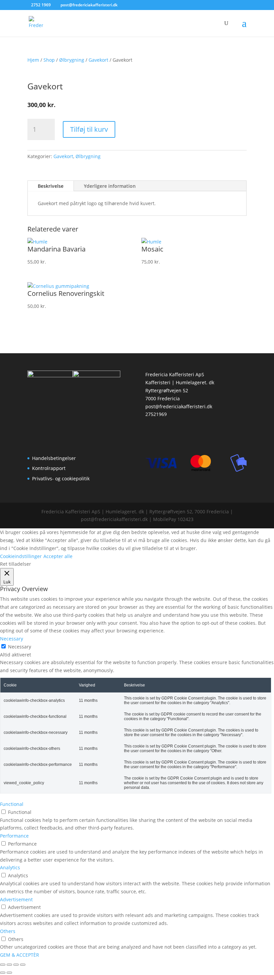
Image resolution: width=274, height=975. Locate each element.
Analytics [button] (10, 867)
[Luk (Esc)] (22, 965)
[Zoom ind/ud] (2, 965)
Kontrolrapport (48, 468)
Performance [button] (14, 836)
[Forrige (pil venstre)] (2, 973)
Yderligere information (110, 186)
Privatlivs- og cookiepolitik (61, 478)
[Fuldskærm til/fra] (9, 965)
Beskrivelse (50, 186)
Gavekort (98, 60)
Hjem (33, 60)
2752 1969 (41, 5)
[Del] (16, 965)
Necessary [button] (11, 638)
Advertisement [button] (16, 899)
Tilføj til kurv (89, 129)
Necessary (19, 646)
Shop (49, 60)
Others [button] (7, 931)
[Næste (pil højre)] (9, 973)
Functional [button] (11, 804)
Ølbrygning (71, 60)
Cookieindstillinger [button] (21, 556)
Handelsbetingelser (54, 458)
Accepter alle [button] (58, 556)
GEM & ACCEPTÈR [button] (19, 955)
